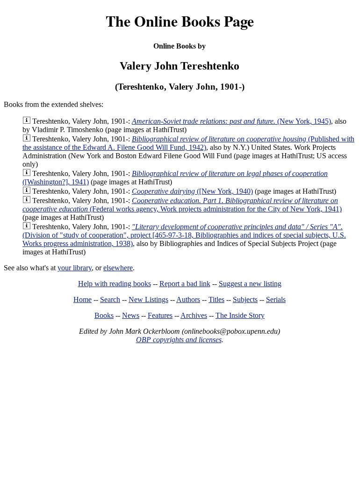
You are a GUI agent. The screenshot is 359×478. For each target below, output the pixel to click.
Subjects (245, 299)
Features (160, 315)
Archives (193, 315)
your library (74, 268)
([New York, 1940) (192, 191)
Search (110, 299)
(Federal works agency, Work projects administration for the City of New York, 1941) (182, 205)
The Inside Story (240, 315)
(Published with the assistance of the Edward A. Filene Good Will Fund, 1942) (188, 143)
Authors (188, 299)
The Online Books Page (180, 21)
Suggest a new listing (250, 284)
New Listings (148, 299)
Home (82, 299)
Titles (216, 299)
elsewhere (118, 268)
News (130, 315)
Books (104, 315)
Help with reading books (114, 284)
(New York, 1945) (231, 121)
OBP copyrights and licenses (179, 340)
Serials (276, 299)
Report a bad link (184, 284)
